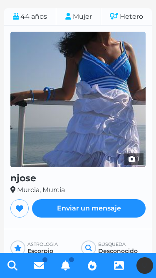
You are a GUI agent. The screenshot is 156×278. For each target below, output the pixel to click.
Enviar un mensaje (89, 208)
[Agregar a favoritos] (19, 208)
